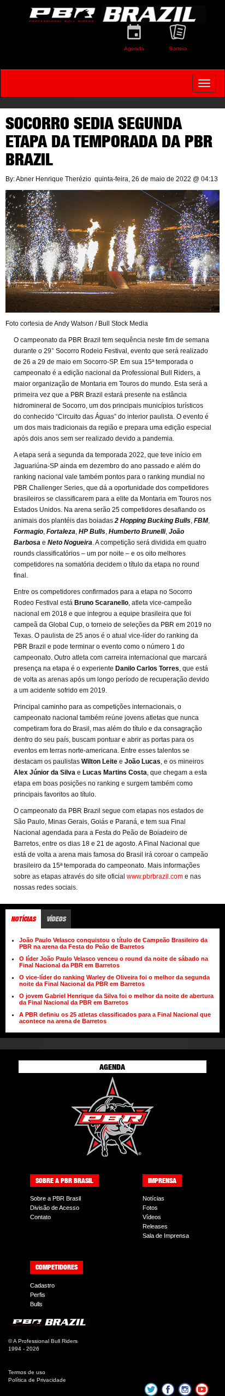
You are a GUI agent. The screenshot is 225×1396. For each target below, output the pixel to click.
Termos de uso (26, 1372)
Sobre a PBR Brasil (55, 1198)
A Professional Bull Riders (45, 1341)
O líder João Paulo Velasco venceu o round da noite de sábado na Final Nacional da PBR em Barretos (113, 961)
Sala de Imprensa (166, 1235)
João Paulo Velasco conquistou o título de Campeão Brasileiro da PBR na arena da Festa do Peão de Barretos (113, 943)
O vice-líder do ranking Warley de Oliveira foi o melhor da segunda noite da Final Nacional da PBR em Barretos (114, 980)
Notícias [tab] (23, 919)
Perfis (37, 1294)
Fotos (150, 1207)
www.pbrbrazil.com (155, 876)
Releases (155, 1226)
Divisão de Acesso (54, 1207)
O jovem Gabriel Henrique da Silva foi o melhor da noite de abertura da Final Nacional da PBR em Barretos (116, 999)
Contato (40, 1217)
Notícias (153, 1198)
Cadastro (42, 1285)
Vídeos (152, 1217)
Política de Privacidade (37, 1380)
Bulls (36, 1304)
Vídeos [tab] (56, 919)
